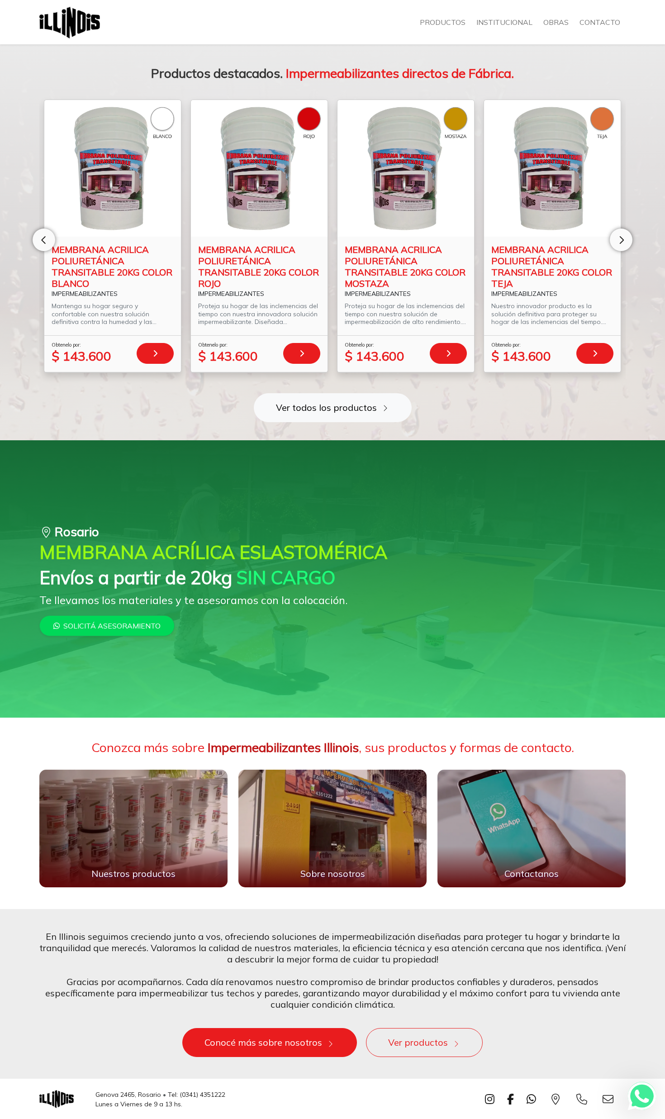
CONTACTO (600, 22)
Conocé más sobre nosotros (263, 1042)
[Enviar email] (609, 1099)
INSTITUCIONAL (504, 22)
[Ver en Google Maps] (557, 1099)
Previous (44, 240)
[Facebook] (512, 1099)
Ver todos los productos (326, 407)
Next (621, 240)
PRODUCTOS (443, 22)
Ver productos (418, 1042)
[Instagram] (491, 1099)
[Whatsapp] (642, 1096)
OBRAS (556, 22)
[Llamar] (583, 1099)
